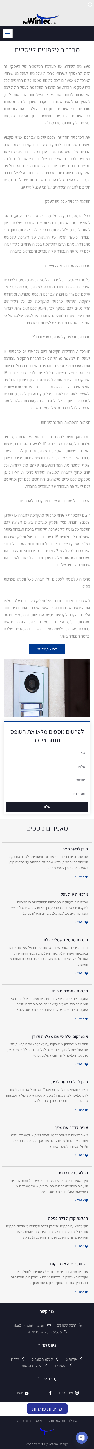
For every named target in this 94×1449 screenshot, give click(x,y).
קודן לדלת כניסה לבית (69, 1082)
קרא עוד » (81, 876)
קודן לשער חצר (75, 849)
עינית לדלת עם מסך (71, 1127)
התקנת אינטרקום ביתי (70, 991)
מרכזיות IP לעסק (74, 894)
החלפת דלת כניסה (73, 1173)
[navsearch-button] (90, 5)
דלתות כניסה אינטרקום (69, 1264)
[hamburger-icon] (8, 33)
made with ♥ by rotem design (47, 1444)
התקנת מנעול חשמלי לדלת (66, 940)
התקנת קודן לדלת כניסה (68, 1218)
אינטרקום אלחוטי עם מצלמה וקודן (60, 1036)
